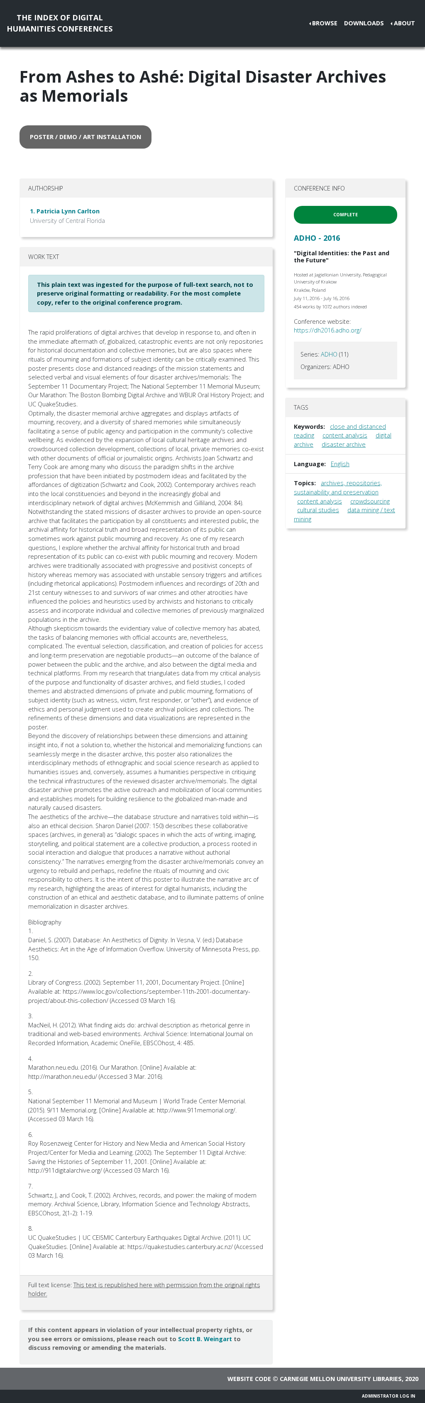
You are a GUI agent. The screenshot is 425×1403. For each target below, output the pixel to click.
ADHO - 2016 (317, 238)
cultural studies (318, 510)
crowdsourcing (370, 501)
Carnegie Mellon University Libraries (341, 1379)
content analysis (344, 435)
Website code (249, 1379)
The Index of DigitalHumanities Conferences (59, 23)
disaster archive (344, 444)
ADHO (329, 354)
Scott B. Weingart (205, 1339)
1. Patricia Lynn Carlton (65, 211)
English (340, 464)
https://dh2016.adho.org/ (327, 330)
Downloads (364, 23)
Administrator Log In (388, 1396)
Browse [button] (324, 23)
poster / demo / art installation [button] (85, 137)
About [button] (404, 23)
